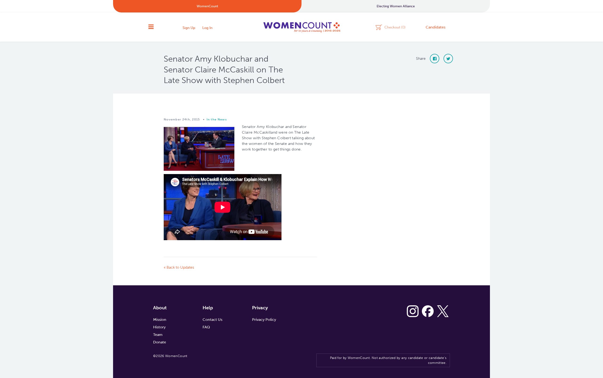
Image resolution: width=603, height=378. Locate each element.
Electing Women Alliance (396, 6)
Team (158, 334)
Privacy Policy (264, 319)
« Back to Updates (179, 267)
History (159, 327)
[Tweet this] (448, 58)
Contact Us (212, 319)
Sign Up (189, 28)
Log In (207, 28)
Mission (159, 319)
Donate (159, 342)
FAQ (206, 327)
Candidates (435, 27)
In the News (217, 119)
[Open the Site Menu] (151, 27)
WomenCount (301, 27)
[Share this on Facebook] (434, 58)
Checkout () (395, 27)
